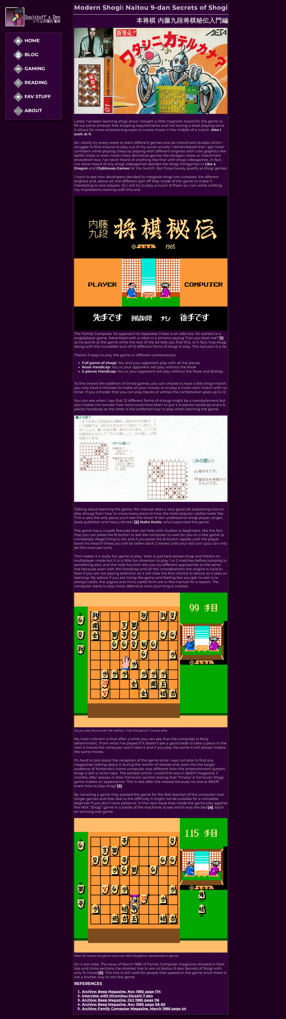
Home (31, 40)
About (32, 110)
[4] (210, 807)
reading (35, 82)
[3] (119, 786)
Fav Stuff (37, 96)
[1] (221, 338)
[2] (136, 522)
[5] (100, 973)
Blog (31, 54)
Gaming (34, 68)
